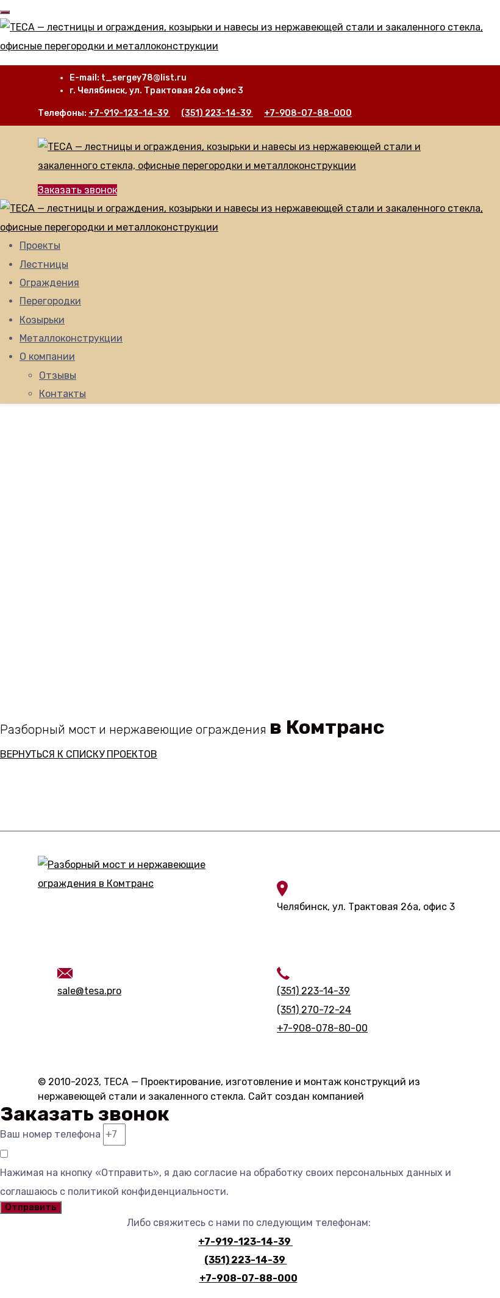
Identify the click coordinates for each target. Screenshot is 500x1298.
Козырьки (42, 320)
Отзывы (57, 375)
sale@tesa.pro (89, 991)
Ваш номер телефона (50, 1134)
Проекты (40, 245)
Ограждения (49, 283)
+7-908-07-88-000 (308, 113)
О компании (47, 356)
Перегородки (50, 301)
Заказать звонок (77, 190)
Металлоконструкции (71, 338)
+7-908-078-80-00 (322, 1028)
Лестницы (44, 264)
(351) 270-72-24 (314, 1010)
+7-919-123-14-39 (129, 113)
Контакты (62, 394)
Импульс (386, 1096)
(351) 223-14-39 (217, 113)
